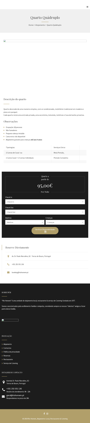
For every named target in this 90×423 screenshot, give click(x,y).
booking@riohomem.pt (20, 272)
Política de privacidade (12, 352)
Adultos (8, 218)
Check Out (9, 207)
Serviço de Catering (11, 363)
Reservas (7, 356)
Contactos (7, 348)
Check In (8, 197)
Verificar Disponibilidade (45, 229)
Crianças (49, 218)
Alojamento (8, 344)
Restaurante (8, 359)
